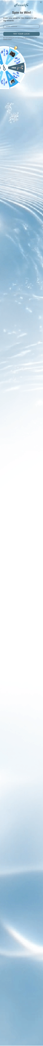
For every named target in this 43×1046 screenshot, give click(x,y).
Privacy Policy (7, 39)
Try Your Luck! (21, 34)
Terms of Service (29, 38)
